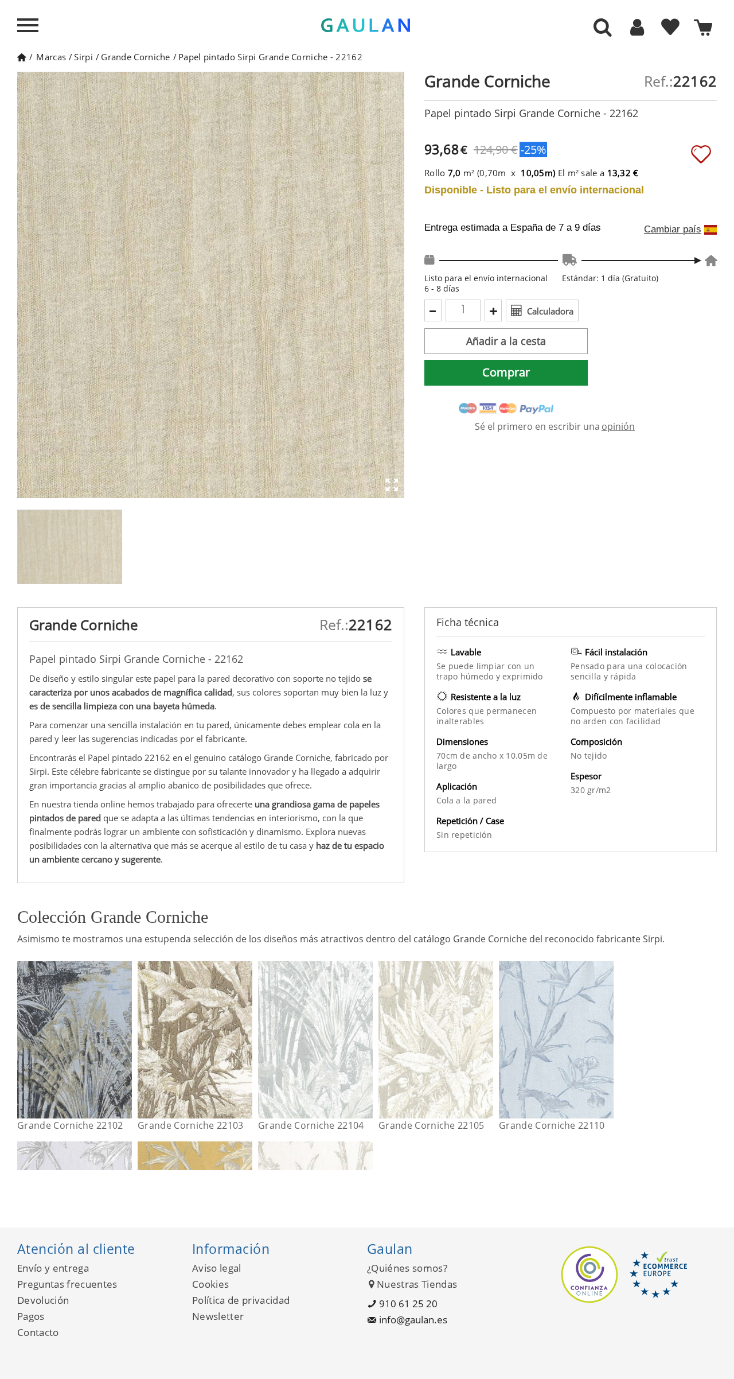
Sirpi (83, 57)
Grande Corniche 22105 (431, 1125)
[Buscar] (603, 28)
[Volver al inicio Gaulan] (21, 57)
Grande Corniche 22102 (70, 1125)
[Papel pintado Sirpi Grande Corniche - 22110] (606, 1039)
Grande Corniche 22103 (191, 1125)
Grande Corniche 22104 (311, 1125)
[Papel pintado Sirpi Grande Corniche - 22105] (486, 1039)
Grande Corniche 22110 (552, 1125)
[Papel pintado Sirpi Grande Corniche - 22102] (124, 1039)
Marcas (51, 57)
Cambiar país (672, 229)
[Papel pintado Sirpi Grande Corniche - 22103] (245, 1039)
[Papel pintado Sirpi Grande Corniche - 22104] (365, 1039)
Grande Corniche (135, 57)
